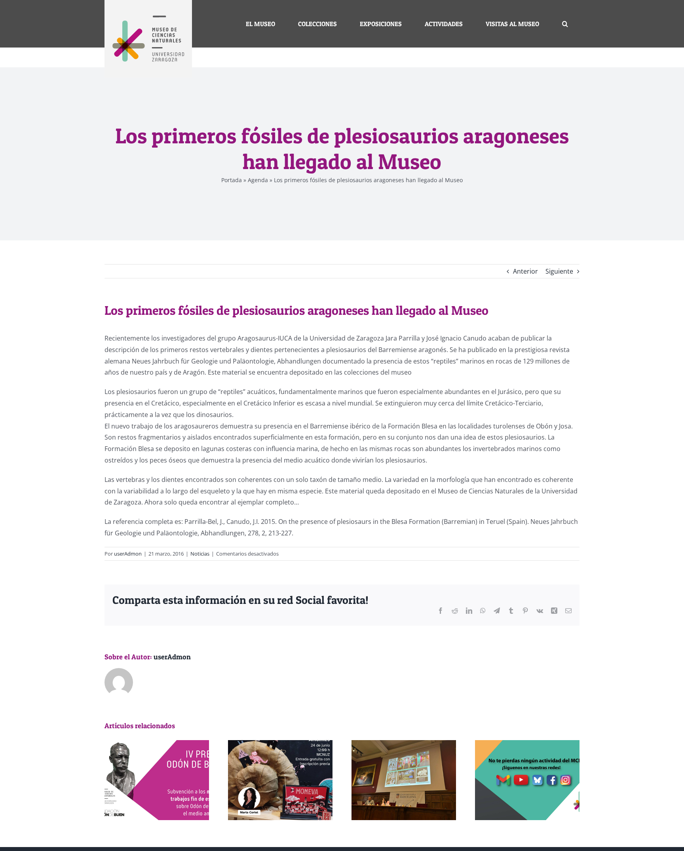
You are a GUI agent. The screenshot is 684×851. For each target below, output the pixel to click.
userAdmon (128, 553)
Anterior (525, 271)
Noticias (199, 553)
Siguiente (559, 271)
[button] (565, 24)
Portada (231, 180)
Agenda (258, 180)
